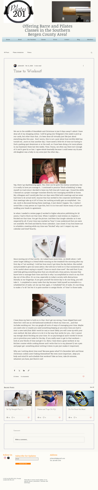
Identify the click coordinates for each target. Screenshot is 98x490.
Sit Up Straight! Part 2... (14, 409)
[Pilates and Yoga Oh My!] (49, 398)
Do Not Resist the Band (77, 409)
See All (92, 387)
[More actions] (83, 65)
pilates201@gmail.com (57, 458)
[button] (91, 52)
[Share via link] (28, 370)
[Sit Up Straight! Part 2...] (18, 398)
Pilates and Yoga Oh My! (47, 409)
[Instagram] (5, 458)
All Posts (6, 52)
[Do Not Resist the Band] (80, 398)
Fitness (29, 52)
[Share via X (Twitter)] (19, 370)
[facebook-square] (8, 458)
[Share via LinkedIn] (24, 370)
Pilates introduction (18, 52)
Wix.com (12, 480)
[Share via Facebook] (14, 370)
